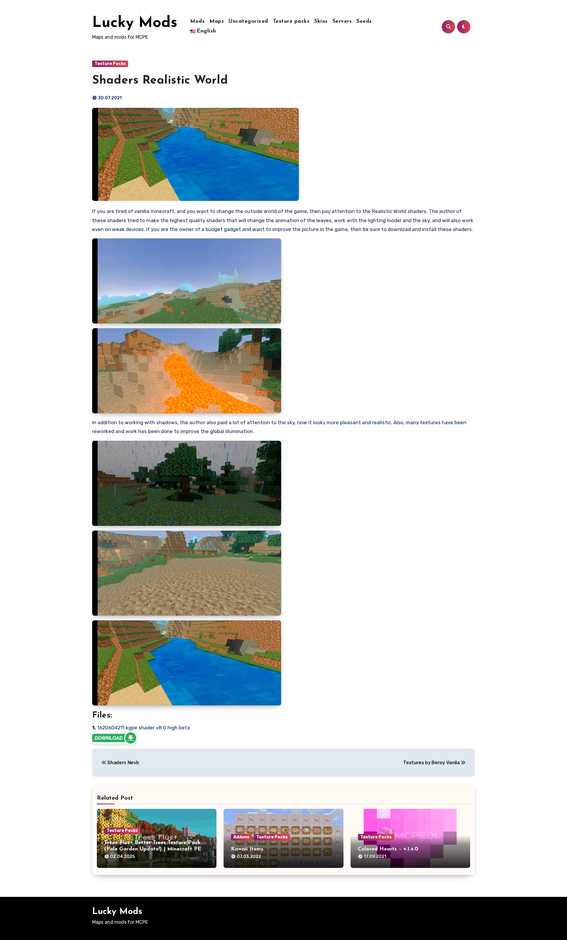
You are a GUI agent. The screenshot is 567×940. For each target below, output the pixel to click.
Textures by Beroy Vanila (432, 762)
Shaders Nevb (122, 762)
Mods (197, 21)
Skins (321, 21)
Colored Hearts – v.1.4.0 (388, 849)
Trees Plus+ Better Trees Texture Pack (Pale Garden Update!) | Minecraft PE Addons (152, 849)
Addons (241, 837)
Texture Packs (110, 63)
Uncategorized (248, 21)
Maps (216, 21)
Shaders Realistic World (160, 81)
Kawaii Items (247, 849)
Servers (342, 21)
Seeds (364, 21)
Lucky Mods (134, 23)
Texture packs (291, 21)
